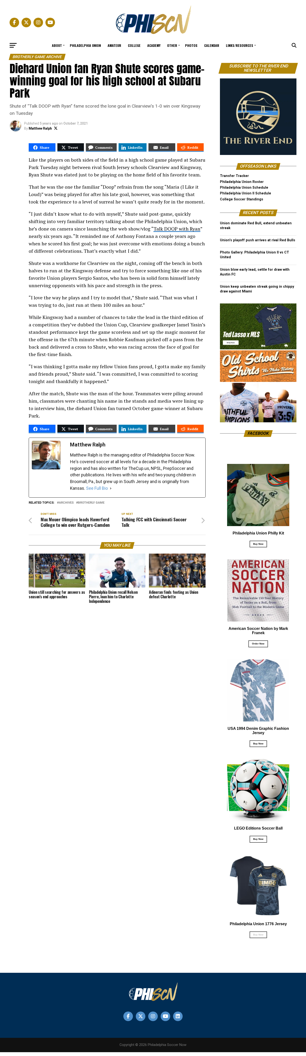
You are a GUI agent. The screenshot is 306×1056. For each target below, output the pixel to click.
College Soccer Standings (241, 199)
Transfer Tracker (234, 176)
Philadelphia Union (85, 45)
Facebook (258, 433)
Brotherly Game (91, 502)
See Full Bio (97, 488)
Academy (153, 45)
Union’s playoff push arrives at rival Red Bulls (257, 240)
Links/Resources (239, 45)
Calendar (211, 45)
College (134, 45)
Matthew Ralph (40, 128)
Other (172, 45)
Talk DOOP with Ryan (176, 229)
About (57, 45)
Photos (191, 45)
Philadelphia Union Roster (242, 182)
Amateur (114, 45)
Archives (66, 502)
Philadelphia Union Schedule (244, 188)
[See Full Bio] (111, 488)
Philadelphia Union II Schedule (245, 193)
